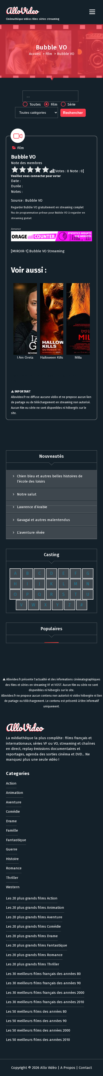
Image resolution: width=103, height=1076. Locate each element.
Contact (85, 1067)
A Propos (67, 1067)
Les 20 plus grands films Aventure (34, 917)
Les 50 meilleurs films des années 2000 (38, 1030)
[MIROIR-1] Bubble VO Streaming (37, 251)
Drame (11, 821)
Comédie (13, 811)
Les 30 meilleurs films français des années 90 (43, 983)
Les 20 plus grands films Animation (35, 907)
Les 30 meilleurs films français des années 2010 (45, 1002)
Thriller (12, 878)
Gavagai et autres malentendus (43, 520)
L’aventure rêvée (31, 532)
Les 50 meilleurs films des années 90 (36, 1021)
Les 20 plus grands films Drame (32, 936)
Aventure (13, 802)
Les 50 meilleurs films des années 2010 (38, 1040)
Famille (12, 830)
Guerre (11, 849)
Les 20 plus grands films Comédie (33, 926)
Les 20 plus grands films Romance (34, 955)
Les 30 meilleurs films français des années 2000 (45, 992)
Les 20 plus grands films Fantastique (36, 945)
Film (49, 54)
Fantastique (16, 840)
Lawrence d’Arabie (32, 507)
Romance (14, 868)
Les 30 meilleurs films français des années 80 (43, 974)
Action (11, 783)
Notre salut (26, 494)
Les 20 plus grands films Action (31, 898)
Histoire (12, 859)
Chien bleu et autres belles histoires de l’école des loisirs (49, 479)
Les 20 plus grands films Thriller (32, 964)
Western (13, 887)
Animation (14, 793)
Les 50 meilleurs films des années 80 (36, 1011)
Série (71, 104)
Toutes (35, 104)
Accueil (35, 54)
